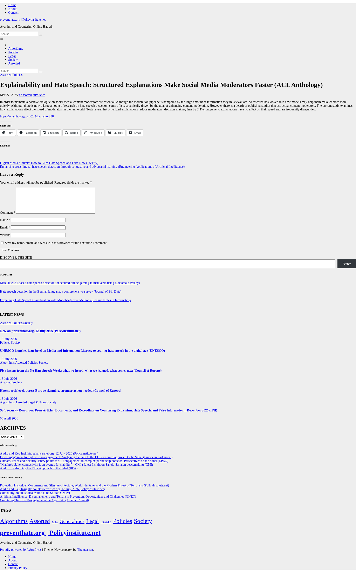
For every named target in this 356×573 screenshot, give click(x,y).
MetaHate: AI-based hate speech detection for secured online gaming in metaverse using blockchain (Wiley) (70, 283)
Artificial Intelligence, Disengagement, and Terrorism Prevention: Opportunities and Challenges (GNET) (68, 496)
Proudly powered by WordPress (21, 549)
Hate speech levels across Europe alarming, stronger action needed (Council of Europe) (60, 390)
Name (5, 219)
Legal (12, 56)
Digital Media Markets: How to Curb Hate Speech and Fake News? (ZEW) (49, 163)
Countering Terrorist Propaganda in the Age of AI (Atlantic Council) (44, 500)
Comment (7, 212)
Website (5, 235)
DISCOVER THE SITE (16, 257)
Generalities (72, 521)
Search (346, 264)
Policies (13, 52)
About (12, 9)
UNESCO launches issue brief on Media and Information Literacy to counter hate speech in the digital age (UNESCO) (82, 350)
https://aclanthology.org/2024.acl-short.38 (27, 116)
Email (5, 227)
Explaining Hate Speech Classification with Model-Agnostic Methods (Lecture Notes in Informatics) (65, 300)
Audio (55, 522)
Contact (13, 12)
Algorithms (15, 48)
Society (13, 59)
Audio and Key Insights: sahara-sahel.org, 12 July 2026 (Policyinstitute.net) (49, 453)
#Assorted (25, 95)
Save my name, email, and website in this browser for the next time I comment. (56, 243)
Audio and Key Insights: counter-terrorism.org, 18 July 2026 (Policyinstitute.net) (52, 489)
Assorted (14, 63)
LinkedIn (106, 522)
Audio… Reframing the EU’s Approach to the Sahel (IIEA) (38, 468)
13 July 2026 (8, 339)
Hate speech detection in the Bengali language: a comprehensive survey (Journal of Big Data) (60, 291)
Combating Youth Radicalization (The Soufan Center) (35, 492)
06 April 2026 (9, 418)
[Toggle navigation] (1, 39)
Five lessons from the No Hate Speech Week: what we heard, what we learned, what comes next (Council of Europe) (81, 370)
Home (12, 5)
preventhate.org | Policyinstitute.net (23, 19)
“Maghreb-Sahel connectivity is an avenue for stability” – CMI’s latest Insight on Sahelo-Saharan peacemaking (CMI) (76, 464)
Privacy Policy (17, 567)
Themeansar (85, 549)
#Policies (39, 95)
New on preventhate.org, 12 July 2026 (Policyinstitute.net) (40, 331)
